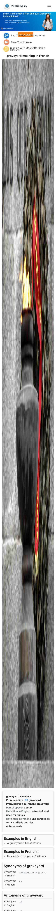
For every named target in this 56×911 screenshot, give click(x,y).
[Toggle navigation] (49, 6)
